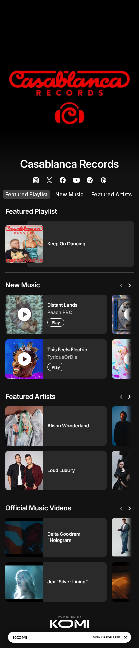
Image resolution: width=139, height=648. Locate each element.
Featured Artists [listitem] (111, 194)
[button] (69, 622)
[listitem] (36, 180)
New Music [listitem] (69, 194)
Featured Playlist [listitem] (26, 194)
